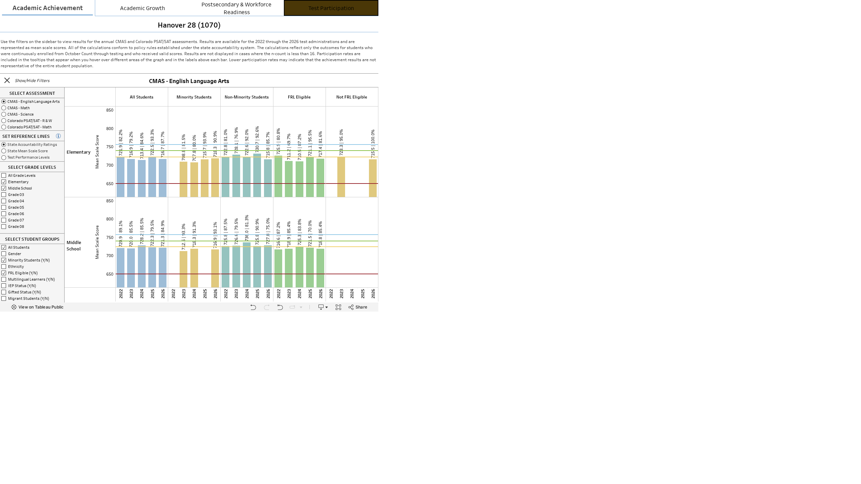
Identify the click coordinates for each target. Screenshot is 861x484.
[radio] (32, 101)
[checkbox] (32, 247)
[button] (7, 80)
